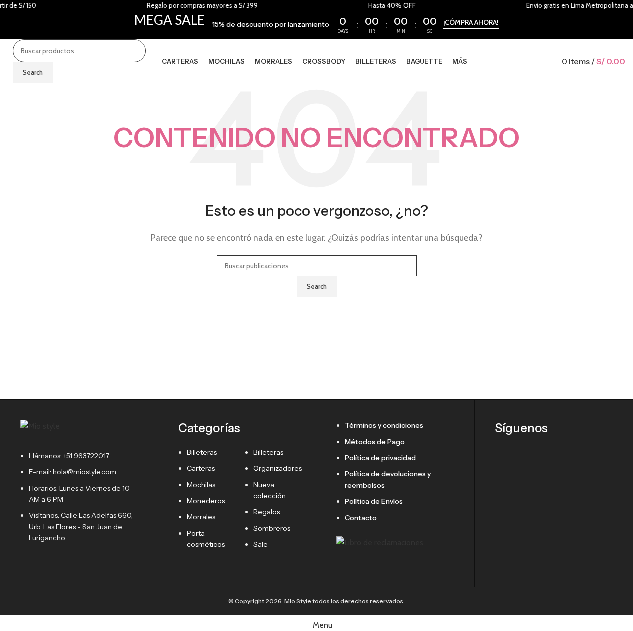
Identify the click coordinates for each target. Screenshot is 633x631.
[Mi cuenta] (544, 61)
